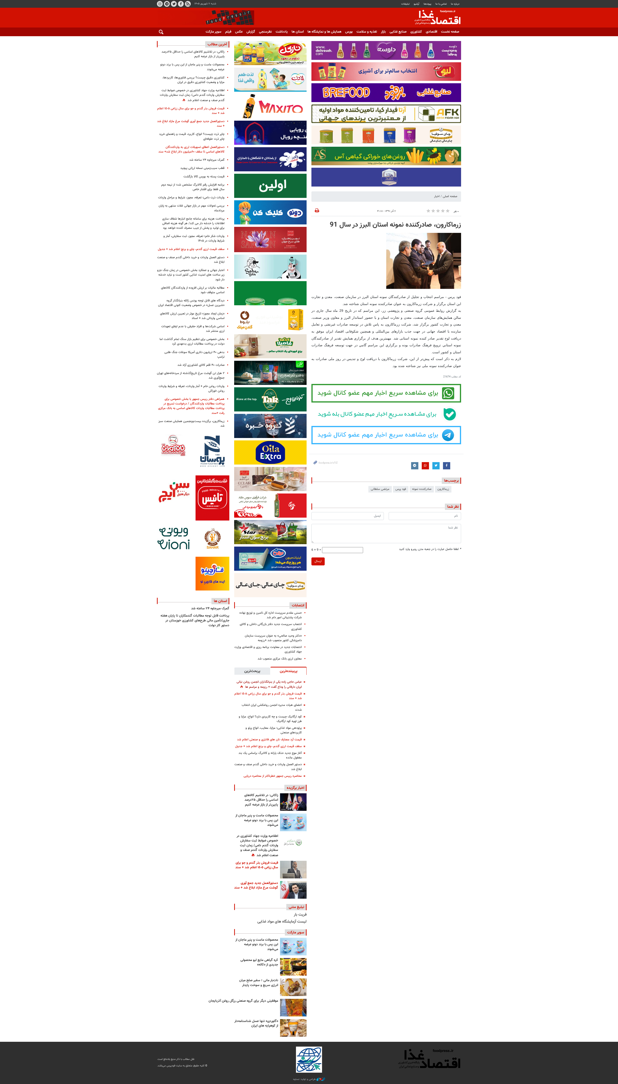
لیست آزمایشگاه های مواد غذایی (282, 922)
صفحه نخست (450, 32)
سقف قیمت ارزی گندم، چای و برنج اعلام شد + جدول (268, 746)
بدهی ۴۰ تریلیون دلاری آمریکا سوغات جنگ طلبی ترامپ (194, 354)
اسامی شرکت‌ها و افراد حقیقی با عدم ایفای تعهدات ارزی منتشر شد (193, 329)
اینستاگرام (160, 4)
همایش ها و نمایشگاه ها (324, 32)
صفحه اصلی (450, 196)
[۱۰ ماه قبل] (293, 1007)
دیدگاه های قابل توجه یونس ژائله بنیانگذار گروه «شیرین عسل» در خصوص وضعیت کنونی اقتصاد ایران (191, 303)
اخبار (437, 196)
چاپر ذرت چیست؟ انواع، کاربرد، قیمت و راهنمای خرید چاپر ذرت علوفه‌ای (192, 136)
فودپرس (434, 18)
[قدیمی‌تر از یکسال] (293, 1028)
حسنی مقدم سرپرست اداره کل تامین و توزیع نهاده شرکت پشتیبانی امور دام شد (270, 615)
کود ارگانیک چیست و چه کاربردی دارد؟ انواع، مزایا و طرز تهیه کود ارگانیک (270, 719)
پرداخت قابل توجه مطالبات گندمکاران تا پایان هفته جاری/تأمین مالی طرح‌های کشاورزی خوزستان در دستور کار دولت (195, 620)
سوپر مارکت (213, 32)
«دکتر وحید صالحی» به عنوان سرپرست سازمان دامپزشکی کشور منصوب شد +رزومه (273, 638)
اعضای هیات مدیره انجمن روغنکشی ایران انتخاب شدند (272, 707)
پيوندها (427, 4)
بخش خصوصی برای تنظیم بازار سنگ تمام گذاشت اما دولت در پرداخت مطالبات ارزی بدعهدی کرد (192, 341)
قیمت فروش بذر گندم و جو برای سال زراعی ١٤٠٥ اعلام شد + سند (268, 696)
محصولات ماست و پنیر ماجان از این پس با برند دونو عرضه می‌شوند (256, 820)
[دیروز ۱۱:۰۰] (293, 822)
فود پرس (400, 489)
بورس (349, 32)
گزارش (250, 32)
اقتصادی (431, 32)
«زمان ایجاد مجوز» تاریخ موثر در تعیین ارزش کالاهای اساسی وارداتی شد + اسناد (192, 316)
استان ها (298, 32)
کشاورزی (416, 32)
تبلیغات (405, 4)
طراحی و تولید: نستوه (304, 1079)
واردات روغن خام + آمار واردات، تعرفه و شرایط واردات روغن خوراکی (192, 388)
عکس (239, 32)
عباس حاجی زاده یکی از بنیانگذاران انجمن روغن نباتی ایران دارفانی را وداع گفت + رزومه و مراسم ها (269, 684)
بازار (383, 32)
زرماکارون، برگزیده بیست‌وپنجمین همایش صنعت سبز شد (191, 423)
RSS (188, 4)
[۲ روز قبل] (293, 843)
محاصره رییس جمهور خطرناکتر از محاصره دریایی (273, 776)
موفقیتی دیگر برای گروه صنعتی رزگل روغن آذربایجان (243, 1001)
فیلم (228, 32)
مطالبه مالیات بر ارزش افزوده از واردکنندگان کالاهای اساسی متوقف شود (193, 290)
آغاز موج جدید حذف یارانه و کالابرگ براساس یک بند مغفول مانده (270, 755)
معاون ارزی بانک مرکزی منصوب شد (280, 658)
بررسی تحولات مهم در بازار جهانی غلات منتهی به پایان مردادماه (192, 208)
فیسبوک (181, 4)
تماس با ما (441, 4)
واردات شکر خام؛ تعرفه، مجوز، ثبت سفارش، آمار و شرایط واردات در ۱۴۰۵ (194, 238)
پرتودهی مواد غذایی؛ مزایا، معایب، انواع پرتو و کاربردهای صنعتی (274, 730)
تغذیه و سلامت (367, 32)
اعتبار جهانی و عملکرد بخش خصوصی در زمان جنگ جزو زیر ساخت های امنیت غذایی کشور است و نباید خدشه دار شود (191, 275)
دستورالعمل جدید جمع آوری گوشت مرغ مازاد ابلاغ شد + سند (256, 886)
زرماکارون (443, 489)
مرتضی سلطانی (380, 489)
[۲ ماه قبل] (293, 967)
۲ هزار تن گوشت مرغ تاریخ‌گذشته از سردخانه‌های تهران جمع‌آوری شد (191, 375)
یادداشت (282, 32)
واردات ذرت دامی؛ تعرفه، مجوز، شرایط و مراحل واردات (191, 197)
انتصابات (298, 605)
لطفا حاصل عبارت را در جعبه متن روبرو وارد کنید (430, 549)
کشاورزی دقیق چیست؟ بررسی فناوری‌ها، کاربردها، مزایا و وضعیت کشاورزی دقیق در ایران (193, 80)
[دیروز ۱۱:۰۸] (293, 802)
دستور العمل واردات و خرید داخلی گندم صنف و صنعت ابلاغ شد (268, 766)
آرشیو (416, 4)
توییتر (174, 4)
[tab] (288, 671)
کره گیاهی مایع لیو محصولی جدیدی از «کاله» (259, 963)
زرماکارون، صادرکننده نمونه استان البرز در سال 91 (395, 225)
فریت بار (300, 915)
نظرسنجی (265, 32)
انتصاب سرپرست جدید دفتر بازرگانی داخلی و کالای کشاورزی (271, 626)
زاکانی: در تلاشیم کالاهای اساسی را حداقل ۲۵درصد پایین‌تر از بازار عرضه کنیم (261, 800)
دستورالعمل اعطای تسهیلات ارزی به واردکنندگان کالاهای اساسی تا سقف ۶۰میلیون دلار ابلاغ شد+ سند (191, 149)
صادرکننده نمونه (421, 489)
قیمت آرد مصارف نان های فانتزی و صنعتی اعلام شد (269, 739)
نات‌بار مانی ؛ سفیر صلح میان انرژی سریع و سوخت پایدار (258, 983)
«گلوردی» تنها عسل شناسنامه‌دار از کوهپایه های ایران (256, 1024)
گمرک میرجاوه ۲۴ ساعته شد (207, 160)
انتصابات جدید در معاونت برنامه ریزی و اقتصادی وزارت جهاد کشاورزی (268, 649)
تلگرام (167, 4)
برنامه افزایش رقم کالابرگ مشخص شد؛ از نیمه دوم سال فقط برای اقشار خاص (193, 187)
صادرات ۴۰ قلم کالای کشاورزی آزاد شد (201, 365)
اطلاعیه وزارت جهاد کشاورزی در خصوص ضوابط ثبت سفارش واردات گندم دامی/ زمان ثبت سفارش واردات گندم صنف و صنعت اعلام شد (257, 846)
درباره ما (455, 4)
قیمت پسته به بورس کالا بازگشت (204, 176)
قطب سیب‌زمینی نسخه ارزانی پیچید (202, 168)
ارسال (318, 561)
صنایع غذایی (398, 32)
